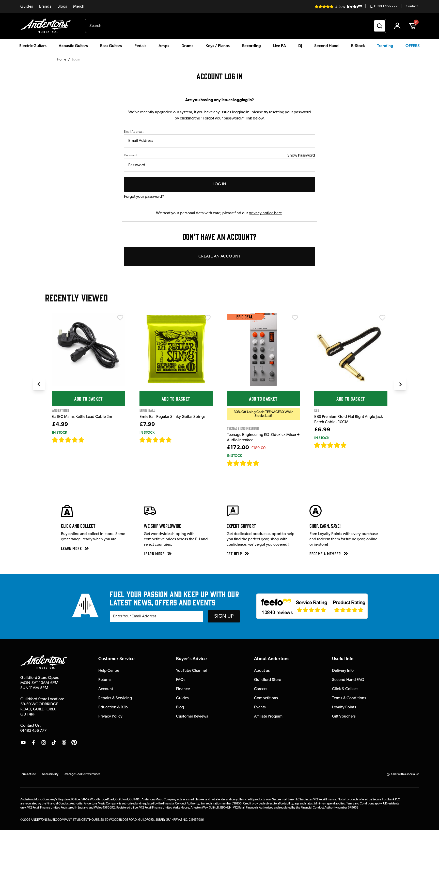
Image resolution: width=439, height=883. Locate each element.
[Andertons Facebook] (33, 742)
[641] (177, 440)
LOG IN (219, 184)
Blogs (62, 7)
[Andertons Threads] (64, 742)
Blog (180, 707)
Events (260, 707)
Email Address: (134, 131)
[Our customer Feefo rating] (312, 606)
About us (262, 671)
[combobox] (235, 26)
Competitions (266, 698)
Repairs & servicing (115, 698)
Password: (131, 155)
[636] (90, 440)
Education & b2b (113, 707)
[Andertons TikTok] (54, 742)
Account (105, 689)
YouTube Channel (191, 671)
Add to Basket (88, 398)
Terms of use (28, 774)
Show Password (301, 156)
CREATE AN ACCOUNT (219, 256)
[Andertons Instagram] (44, 742)
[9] (262, 463)
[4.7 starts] (68, 440)
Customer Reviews (192, 716)
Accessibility (50, 774)
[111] (352, 445)
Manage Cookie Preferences (82, 774)
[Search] (379, 26)
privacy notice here (265, 213)
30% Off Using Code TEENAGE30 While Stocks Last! (263, 414)
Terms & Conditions (349, 698)
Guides (26, 7)
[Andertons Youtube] (23, 742)
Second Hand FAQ (348, 680)
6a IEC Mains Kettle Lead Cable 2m (82, 417)
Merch (78, 7)
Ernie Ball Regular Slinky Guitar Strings (172, 417)
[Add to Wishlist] (120, 318)
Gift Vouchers (344, 716)
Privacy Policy (110, 716)
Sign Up (224, 616)
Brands (45, 7)
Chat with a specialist (405, 774)
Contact (412, 6)
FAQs (180, 680)
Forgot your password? (144, 197)
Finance (183, 689)
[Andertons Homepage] (47, 26)
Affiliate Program (268, 716)
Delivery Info (343, 671)
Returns (105, 680)
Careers (260, 689)
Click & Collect (345, 689)
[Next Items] (400, 384)
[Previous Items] (39, 384)
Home (61, 60)
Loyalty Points (344, 707)
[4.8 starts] (155, 440)
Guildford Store (267, 680)
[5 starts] (330, 445)
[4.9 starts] (243, 463)
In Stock (59, 432)
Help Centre (108, 671)
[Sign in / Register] (397, 26)
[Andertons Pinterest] (74, 742)
